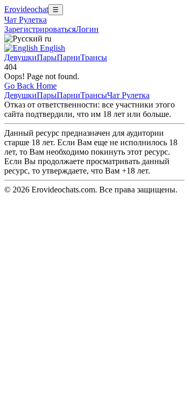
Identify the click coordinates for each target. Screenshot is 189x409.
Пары (47, 57)
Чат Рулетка (25, 19)
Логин (87, 29)
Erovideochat (26, 9)
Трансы (93, 57)
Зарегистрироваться (40, 29)
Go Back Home (30, 85)
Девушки (20, 57)
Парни (68, 57)
